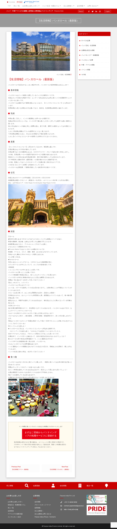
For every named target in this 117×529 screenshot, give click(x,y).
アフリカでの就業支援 (15, 514)
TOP (9, 6)
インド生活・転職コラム (50, 6)
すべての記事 (85, 40)
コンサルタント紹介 (14, 517)
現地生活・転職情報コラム (17, 505)
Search (81, 11)
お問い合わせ (92, 6)
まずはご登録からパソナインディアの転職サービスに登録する (41, 434)
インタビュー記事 (87, 60)
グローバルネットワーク (43, 505)
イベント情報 (85, 70)
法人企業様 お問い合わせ (43, 514)
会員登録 (11, 511)
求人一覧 (17, 6)
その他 (83, 74)
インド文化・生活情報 (63, 74)
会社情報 (80, 6)
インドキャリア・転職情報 (90, 55)
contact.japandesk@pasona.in (74, 506)
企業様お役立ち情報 (88, 50)
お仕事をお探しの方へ (30, 6)
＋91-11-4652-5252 (70, 502)
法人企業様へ (68, 6)
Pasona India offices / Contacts (45, 517)
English (107, 11)
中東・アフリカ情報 (88, 65)
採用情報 (37, 508)
